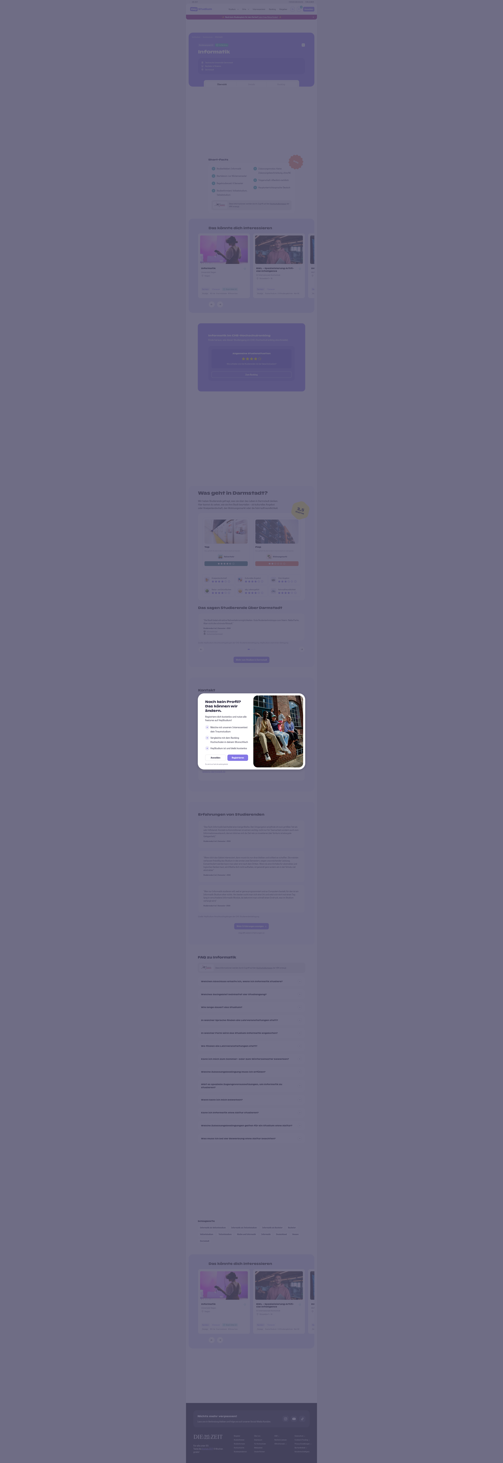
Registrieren (238, 757)
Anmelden (215, 757)
